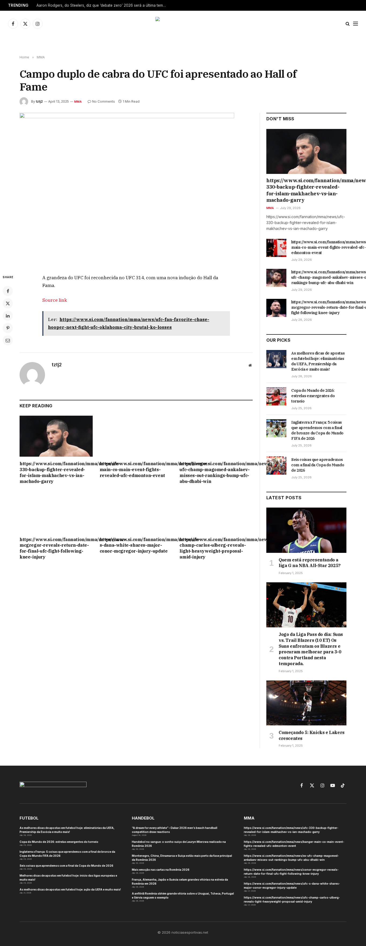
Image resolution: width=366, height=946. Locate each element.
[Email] (8, 340)
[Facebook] (8, 291)
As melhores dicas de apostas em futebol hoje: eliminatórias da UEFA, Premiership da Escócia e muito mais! (318, 361)
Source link (54, 300)
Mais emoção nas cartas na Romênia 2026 (160, 869)
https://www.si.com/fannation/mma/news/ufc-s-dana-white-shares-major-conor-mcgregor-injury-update (136, 545)
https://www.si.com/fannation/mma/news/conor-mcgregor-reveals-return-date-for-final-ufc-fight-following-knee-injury (56, 548)
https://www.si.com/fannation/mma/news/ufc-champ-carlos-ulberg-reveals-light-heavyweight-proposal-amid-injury (216, 548)
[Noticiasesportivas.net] (183, 23)
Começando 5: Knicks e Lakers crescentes (312, 735)
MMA (78, 101)
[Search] (348, 24)
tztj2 (39, 101)
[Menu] (355, 24)
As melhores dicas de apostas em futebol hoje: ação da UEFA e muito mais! (70, 889)
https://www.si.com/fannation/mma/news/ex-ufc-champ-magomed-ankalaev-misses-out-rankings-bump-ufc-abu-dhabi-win (216, 472)
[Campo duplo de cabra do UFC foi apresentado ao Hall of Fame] (136, 189)
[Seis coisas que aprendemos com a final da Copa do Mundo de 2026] (276, 465)
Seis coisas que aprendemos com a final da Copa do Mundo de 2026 (317, 465)
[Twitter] (8, 303)
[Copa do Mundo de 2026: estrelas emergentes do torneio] (276, 396)
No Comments (103, 101)
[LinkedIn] (8, 316)
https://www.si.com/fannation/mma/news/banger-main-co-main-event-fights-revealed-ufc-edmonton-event (136, 469)
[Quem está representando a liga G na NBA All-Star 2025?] (306, 530)
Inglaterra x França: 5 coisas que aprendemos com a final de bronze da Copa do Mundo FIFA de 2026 (317, 430)
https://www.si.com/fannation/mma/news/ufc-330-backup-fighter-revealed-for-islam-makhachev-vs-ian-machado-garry (56, 472)
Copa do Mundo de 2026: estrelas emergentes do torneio (313, 396)
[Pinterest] (8, 328)
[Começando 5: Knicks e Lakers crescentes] (306, 702)
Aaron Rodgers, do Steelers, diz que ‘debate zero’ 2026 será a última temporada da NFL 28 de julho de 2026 (103, 5)
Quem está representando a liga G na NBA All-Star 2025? (310, 562)
